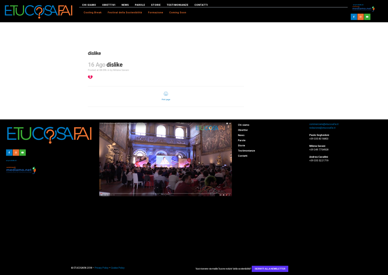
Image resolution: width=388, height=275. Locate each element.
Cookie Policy (117, 267)
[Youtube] (367, 17)
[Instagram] (360, 17)
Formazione (155, 12)
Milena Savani (121, 70)
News (125, 4)
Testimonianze (177, 4)
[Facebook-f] (354, 17)
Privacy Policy (102, 267)
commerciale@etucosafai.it (324, 124)
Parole (140, 4)
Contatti (201, 4)
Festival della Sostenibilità (125, 12)
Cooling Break (93, 12)
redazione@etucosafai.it (322, 127)
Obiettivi (108, 4)
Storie (156, 4)
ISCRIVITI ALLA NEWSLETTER (270, 268)
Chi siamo (89, 4)
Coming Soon (177, 12)
